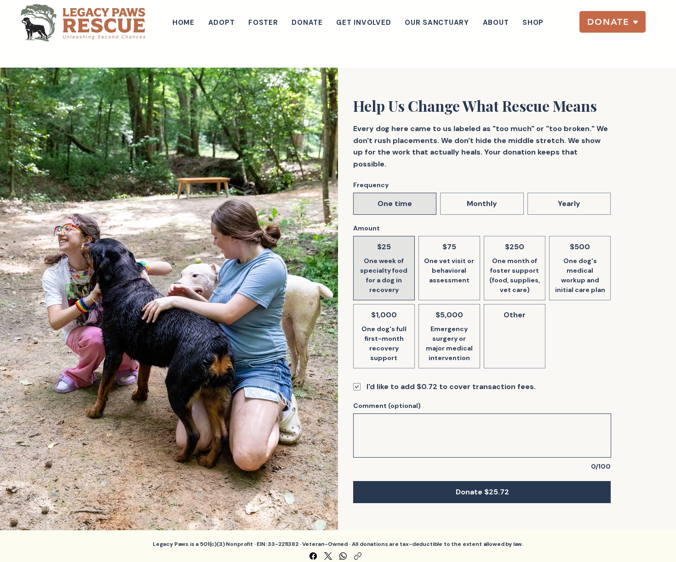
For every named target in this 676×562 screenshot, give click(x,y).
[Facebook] (313, 556)
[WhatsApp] (343, 556)
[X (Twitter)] (328, 556)
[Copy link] (357, 556)
